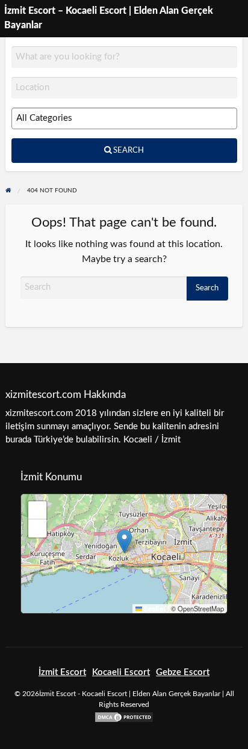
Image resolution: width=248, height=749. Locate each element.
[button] (124, 541)
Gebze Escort (182, 672)
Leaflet (154, 608)
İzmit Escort (62, 672)
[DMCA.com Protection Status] (124, 716)
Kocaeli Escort (121, 672)
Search (127, 150)
